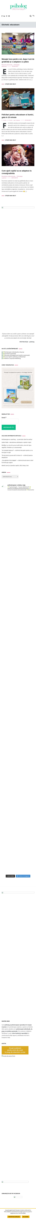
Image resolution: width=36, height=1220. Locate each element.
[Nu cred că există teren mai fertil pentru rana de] (18, 750)
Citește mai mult (10, 84)
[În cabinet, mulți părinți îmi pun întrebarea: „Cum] (18, 597)
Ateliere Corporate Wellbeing (12, 358)
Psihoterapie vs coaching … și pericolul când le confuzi (17, 439)
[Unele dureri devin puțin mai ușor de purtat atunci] (18, 635)
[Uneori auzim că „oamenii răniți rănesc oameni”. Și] (18, 788)
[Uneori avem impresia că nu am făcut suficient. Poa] (18, 731)
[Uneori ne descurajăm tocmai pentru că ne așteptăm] (18, 673)
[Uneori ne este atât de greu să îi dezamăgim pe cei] (18, 578)
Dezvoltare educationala (8, 176)
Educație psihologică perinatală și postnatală (17, 355)
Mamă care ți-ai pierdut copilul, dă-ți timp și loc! (15, 465)
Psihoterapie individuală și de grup (14, 352)
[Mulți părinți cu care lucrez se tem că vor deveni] (18, 864)
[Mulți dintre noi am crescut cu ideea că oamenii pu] (18, 711)
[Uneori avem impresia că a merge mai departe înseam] (18, 616)
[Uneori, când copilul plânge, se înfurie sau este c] (18, 540)
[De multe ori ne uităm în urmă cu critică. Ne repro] (18, 692)
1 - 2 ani (4, 120)
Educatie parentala (7, 64)
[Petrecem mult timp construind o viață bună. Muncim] (18, 521)
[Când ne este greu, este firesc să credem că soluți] (18, 807)
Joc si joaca (17, 120)
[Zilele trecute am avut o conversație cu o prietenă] (18, 845)
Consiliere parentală (10, 353)
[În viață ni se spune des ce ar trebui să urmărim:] (18, 826)
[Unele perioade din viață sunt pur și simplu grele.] (18, 654)
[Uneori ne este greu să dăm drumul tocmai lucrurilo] (18, 559)
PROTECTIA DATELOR (14, 1216)
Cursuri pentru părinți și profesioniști (15, 357)
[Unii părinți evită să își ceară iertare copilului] (18, 769)
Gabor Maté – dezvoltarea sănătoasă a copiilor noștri (16, 442)
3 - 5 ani (10, 120)
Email (4, 417)
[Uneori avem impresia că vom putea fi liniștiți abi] (18, 502)
